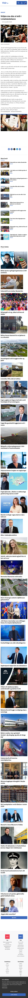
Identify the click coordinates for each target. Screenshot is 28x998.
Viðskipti (7, 965)
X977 (21, 974)
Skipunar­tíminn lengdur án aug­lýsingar (13, 470)
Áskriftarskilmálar (20, 948)
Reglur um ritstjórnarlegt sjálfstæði (7, 943)
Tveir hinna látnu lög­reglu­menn (17, 218)
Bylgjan (20, 971)
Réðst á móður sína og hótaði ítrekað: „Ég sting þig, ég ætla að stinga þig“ (13, 735)
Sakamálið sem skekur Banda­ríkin (18, 162)
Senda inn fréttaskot (20, 956)
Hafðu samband (21, 945)
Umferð (20, 951)
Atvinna (20, 966)
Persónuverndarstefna (7, 944)
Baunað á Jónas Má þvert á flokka (12, 825)
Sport (7, 966)
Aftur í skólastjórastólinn (9, 535)
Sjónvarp (7, 971)
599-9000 (8, 949)
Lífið (7, 968)
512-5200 (21, 942)
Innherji (20, 963)
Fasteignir (20, 965)
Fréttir (7, 963)
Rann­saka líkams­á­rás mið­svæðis (11, 576)
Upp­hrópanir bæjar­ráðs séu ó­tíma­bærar (14, 666)
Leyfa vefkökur (14, 994)
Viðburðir (20, 968)
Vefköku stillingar (14, 991)
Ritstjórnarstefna (21, 946)
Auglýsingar (21, 943)
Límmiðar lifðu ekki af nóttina (17, 186)
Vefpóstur (20, 953)
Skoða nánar (4, 987)
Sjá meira (14, 917)
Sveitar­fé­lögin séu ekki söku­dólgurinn (13, 643)
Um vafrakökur (20, 954)
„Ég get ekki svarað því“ (8, 914)
